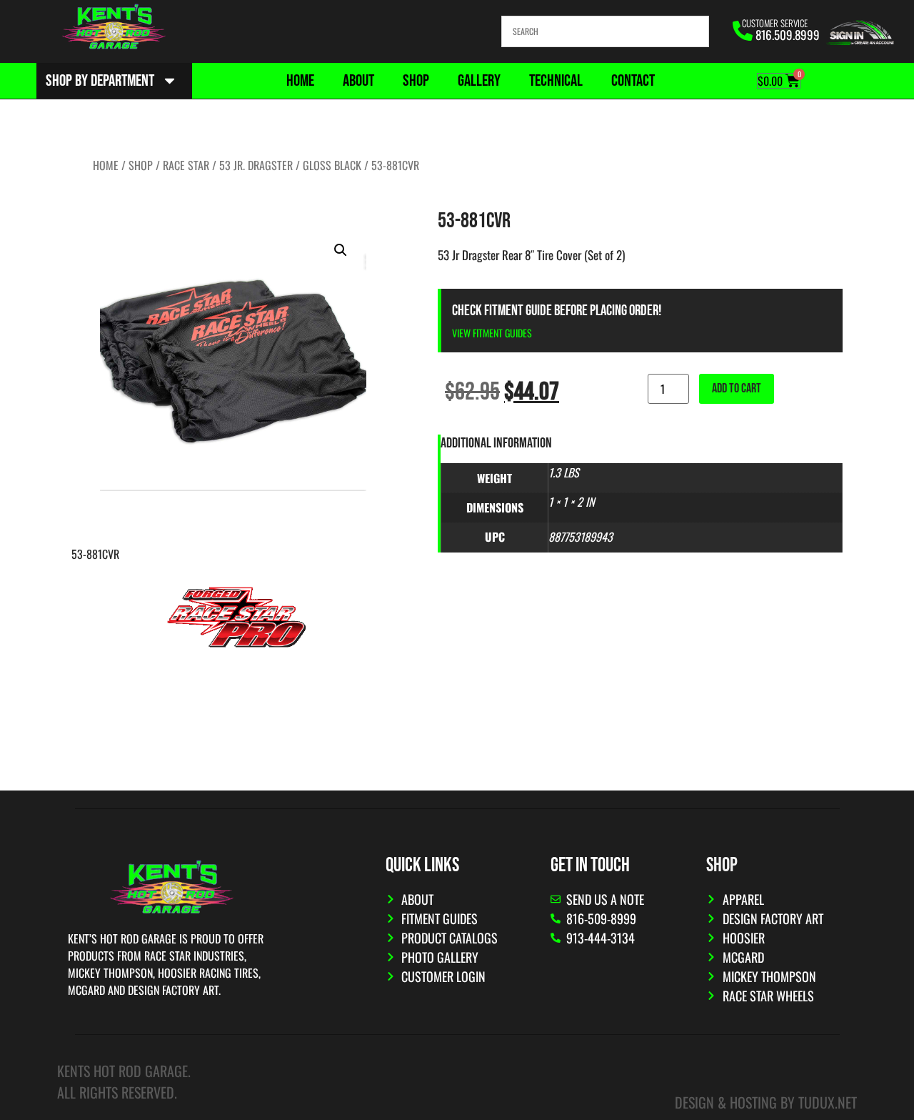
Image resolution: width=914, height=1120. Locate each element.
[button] (340, 250)
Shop (416, 81)
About (358, 81)
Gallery (479, 81)
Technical (556, 81)
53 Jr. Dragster (256, 165)
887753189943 (580, 536)
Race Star (186, 165)
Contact (633, 81)
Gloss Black (332, 165)
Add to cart (736, 388)
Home (300, 81)
